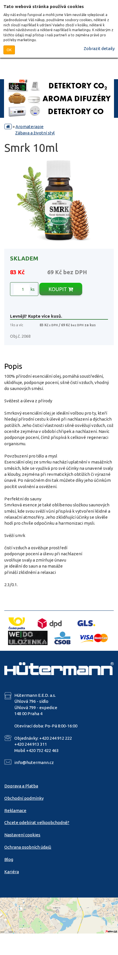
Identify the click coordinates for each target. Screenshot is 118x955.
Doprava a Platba (21, 785)
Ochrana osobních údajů (27, 847)
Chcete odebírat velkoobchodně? (36, 822)
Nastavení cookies (22, 834)
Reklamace (15, 810)
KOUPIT (58, 289)
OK (9, 50)
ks (32, 289)
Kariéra (11, 871)
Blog (8, 859)
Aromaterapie (29, 126)
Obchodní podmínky (24, 798)
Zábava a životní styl (35, 132)
